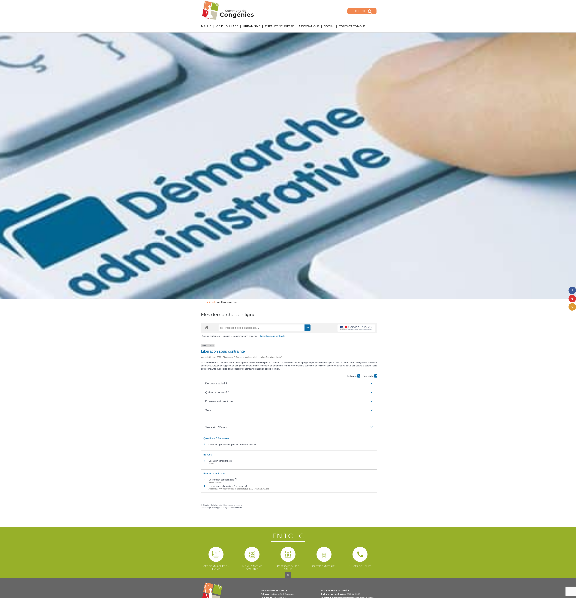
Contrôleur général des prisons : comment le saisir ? (234, 444)
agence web (230, 508)
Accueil (212, 302)
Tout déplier (368, 376)
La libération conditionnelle (221, 479)
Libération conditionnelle (220, 461)
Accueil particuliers (211, 336)
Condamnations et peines (245, 336)
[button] (289, 383)
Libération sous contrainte (272, 336)
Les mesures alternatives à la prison (226, 486)
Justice (227, 336)
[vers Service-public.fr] (356, 328)
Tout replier (352, 376)
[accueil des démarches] (206, 327)
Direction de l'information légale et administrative (222, 505)
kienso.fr (238, 508)
